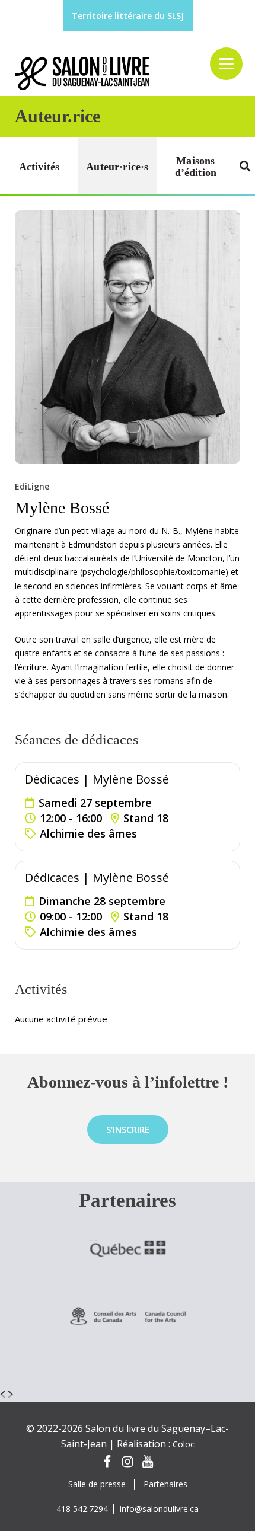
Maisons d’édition (196, 167)
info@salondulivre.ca (159, 1508)
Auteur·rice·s (117, 166)
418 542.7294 (82, 1508)
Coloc (184, 1444)
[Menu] (226, 63)
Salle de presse (97, 1484)
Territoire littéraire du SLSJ (128, 15)
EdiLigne (32, 486)
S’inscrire (127, 1129)
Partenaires (165, 1484)
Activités (39, 166)
